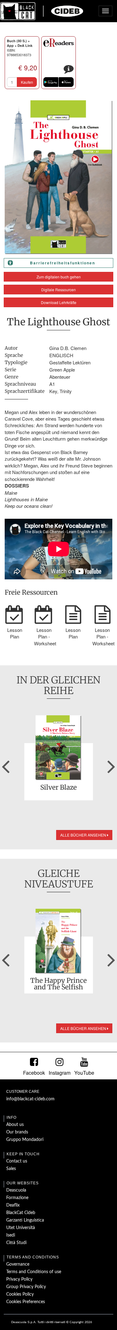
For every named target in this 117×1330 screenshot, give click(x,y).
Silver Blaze (58, 788)
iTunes (66, 82)
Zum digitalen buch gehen (59, 276)
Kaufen (27, 82)
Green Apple (62, 369)
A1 (52, 384)
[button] (5, 764)
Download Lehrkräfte (58, 302)
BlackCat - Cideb (42, 11)
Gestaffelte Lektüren (69, 362)
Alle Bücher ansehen (83, 835)
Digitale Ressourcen (58, 289)
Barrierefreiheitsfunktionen (62, 263)
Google (50, 82)
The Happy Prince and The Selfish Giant (58, 983)
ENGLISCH (61, 355)
